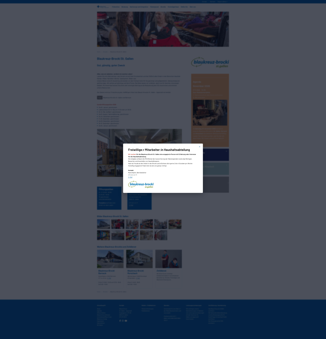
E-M (129, 177)
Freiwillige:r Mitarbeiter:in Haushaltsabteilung (159, 149)
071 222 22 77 (132, 175)
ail (131, 177)
